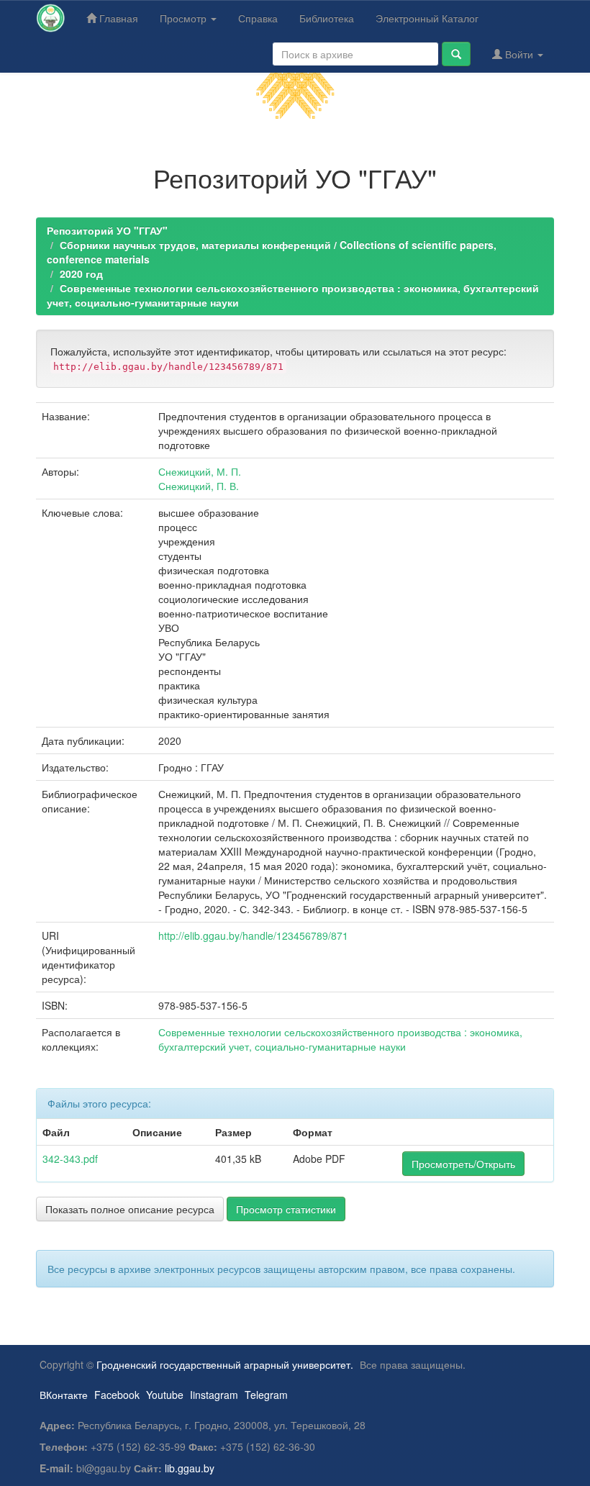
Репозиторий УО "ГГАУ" (107, 230)
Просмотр (184, 18)
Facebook (117, 1394)
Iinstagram (214, 1394)
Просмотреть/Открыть (463, 1163)
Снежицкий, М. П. (199, 471)
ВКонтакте (64, 1394)
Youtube (164, 1394)
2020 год (81, 273)
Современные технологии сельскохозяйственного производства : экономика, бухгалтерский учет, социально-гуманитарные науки (340, 1039)
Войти (519, 54)
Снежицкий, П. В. (198, 486)
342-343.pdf (70, 1158)
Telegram (266, 1394)
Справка (258, 18)
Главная (117, 18)
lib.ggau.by (189, 1468)
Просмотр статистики (286, 1209)
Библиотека (326, 18)
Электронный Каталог (427, 18)
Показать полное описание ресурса (129, 1209)
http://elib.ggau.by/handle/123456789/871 (253, 935)
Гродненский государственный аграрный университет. (224, 1364)
